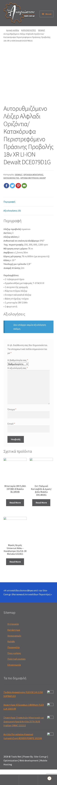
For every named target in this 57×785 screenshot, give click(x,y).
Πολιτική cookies (16, 658)
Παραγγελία (13, 647)
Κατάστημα (13, 629)
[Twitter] (12, 185)
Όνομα (11, 409)
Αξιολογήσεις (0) (12, 210)
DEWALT (41, 30)
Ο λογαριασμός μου (9, 780)
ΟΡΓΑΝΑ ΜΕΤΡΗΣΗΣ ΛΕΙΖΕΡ (33, 178)
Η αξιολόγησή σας (17, 367)
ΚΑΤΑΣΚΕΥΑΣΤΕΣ (28, 30)
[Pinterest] (18, 185)
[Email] (24, 185)
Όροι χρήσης (14, 653)
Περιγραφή (9, 201)
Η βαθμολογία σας (17, 360)
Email (11, 423)
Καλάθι (11, 641)
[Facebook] (6, 185)
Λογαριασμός (14, 635)
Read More (15, 502)
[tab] (28, 201)
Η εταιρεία (13, 623)
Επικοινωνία (14, 664)
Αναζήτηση (28, 780)
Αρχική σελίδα (12, 30)
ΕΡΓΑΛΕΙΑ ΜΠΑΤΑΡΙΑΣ (33, 174)
